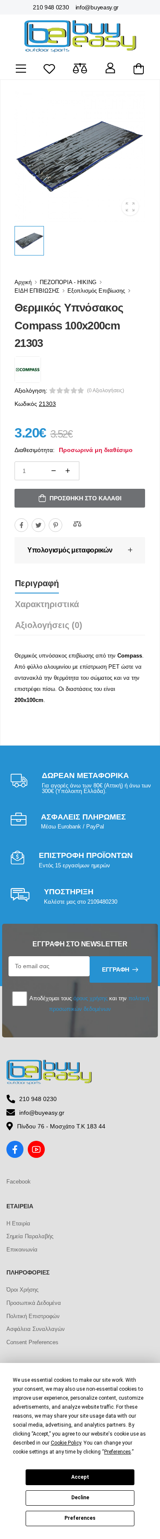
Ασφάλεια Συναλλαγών (35, 1329)
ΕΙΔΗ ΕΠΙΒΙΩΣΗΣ (37, 291)
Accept (80, 1477)
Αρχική (23, 282)
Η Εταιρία (18, 1223)
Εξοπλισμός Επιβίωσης (96, 291)
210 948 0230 (51, 7)
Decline (80, 1498)
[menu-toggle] (21, 69)
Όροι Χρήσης (22, 1289)
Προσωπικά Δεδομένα (33, 1303)
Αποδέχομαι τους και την (88, 1003)
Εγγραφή (115, 969)
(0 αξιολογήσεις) (105, 390)
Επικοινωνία (22, 1249)
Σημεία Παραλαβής (29, 1236)
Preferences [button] (117, 1452)
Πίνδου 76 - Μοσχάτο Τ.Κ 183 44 (61, 1126)
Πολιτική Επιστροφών (33, 1316)
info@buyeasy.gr (97, 7)
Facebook (18, 1181)
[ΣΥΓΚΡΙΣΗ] (77, 523)
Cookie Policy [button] (66, 1443)
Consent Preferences (32, 1342)
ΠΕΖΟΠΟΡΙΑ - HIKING (68, 282)
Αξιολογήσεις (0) (48, 625)
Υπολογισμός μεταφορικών (70, 550)
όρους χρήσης (90, 998)
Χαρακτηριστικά (47, 604)
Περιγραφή (37, 583)
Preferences (80, 1518)
